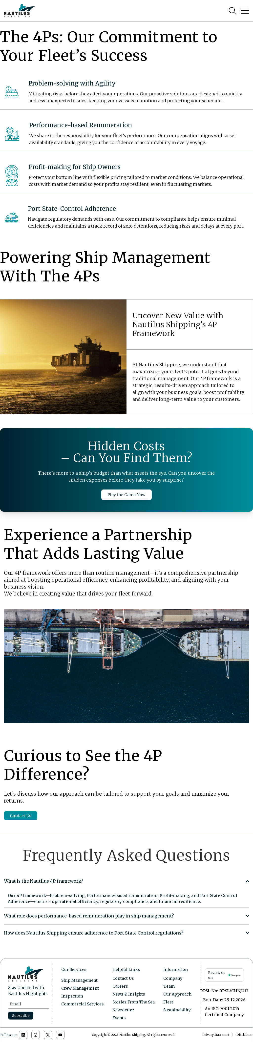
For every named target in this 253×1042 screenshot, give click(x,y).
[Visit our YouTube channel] (60, 1035)
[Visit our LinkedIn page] (23, 1035)
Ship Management (79, 980)
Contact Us (20, 815)
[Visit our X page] (48, 1035)
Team (169, 986)
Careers (120, 986)
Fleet (168, 1001)
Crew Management (80, 988)
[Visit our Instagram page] (35, 1035)
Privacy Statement (215, 1035)
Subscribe (20, 1015)
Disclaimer (244, 1035)
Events (119, 1017)
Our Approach (177, 994)
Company (172, 978)
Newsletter (123, 1009)
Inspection (72, 996)
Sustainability (177, 1009)
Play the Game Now (126, 494)
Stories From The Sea (133, 1001)
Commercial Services (82, 1003)
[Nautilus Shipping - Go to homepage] (19, 10)
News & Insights (128, 994)
